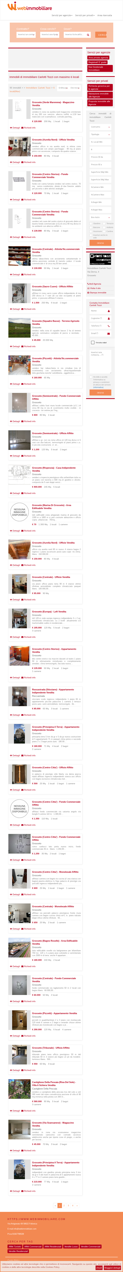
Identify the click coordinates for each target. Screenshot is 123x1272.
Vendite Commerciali (90, 1246)
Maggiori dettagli (112, 1268)
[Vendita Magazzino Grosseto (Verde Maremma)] (19, 109)
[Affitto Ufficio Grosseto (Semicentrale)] (19, 440)
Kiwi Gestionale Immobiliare (95, 68)
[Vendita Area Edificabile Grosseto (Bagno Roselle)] (19, 947)
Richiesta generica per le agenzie (99, 87)
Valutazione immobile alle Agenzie (98, 95)
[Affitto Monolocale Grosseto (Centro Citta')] (19, 879)
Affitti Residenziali (53, 1246)
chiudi (99, 1268)
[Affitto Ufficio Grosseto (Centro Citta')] (19, 774)
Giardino (95, 223)
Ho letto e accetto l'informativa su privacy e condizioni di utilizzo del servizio (102, 382)
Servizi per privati (84, 15)
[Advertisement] (64, 58)
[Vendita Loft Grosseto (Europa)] (19, 618)
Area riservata (104, 15)
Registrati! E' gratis (97, 62)
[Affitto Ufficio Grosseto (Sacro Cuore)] (19, 293)
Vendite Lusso (71, 1246)
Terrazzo (108, 223)
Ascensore (95, 231)
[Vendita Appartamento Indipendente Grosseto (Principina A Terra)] (19, 734)
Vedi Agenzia (95, 284)
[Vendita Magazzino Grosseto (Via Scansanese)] (19, 1129)
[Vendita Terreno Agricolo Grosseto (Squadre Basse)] (19, 328)
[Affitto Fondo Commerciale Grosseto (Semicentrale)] (19, 403)
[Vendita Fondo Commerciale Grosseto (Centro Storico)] (19, 181)
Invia (100, 243)
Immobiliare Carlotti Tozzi (38, 88)
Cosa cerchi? (48, 28)
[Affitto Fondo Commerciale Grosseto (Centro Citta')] (19, 808)
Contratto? (22, 28)
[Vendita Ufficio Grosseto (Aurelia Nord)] (19, 146)
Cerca (102, 35)
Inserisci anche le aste (100, 236)
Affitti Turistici (15, 1246)
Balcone (95, 227)
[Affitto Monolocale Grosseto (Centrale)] (19, 913)
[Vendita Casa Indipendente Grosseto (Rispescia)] (19, 474)
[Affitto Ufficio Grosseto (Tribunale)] (19, 1054)
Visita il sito (95, 288)
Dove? (68, 28)
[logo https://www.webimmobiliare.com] (30, 5)
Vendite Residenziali (18, 1251)
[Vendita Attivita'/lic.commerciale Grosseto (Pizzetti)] (19, 365)
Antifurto (108, 227)
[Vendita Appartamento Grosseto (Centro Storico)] (19, 656)
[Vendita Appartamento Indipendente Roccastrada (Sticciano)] (19, 696)
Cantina (108, 231)
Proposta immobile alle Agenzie (99, 103)
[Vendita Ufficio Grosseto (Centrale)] (19, 584)
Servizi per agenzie (61, 15)
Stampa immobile (97, 292)
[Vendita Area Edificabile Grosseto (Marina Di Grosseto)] (19, 512)
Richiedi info (29, 127)
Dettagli (16, 127)
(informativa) (98, 387)
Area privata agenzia (98, 57)
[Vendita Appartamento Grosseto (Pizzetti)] (19, 1020)
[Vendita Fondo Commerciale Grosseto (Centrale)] (19, 985)
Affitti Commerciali (32, 1246)
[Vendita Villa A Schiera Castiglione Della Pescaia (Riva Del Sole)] (19, 1089)
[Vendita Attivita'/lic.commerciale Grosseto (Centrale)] (19, 256)
